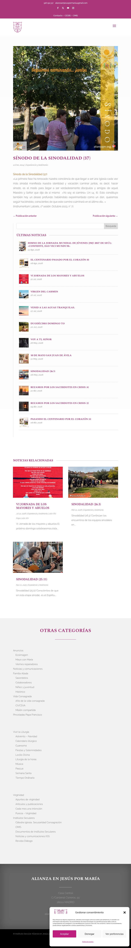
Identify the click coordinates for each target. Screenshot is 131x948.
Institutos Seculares (24, 818)
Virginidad (18, 795)
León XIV (52, 514)
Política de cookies (87, 941)
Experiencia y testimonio (37, 165)
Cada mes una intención (28, 808)
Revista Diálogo (24, 840)
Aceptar (64, 934)
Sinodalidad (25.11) (31, 579)
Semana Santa (23, 773)
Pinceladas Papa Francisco (27, 714)
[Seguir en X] (63, 8)
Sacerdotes (21, 678)
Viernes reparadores (26, 664)
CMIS (75, 15)
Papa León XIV (22, 518)
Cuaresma (21, 745)
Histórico (20, 691)
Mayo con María (24, 659)
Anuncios (18, 650)
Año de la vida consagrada (30, 700)
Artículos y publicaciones (29, 804)
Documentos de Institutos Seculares (35, 831)
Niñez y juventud (24, 687)
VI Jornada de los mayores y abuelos (32, 506)
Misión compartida (25, 710)
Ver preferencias (114, 934)
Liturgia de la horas (25, 759)
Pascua (19, 768)
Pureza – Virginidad (25, 813)
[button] (124, 912)
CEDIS (68, 15)
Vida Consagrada (22, 696)
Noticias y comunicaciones (27, 668)
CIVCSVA (20, 705)
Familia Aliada (20, 673)
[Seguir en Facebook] (58, 8)
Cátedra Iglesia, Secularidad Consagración (38, 822)
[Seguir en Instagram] (73, 8)
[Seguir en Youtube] (68, 8)
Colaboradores (23, 682)
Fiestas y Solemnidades (28, 750)
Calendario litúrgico (26, 741)
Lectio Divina (22, 754)
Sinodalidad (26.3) (86, 504)
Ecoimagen (21, 655)
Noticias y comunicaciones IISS (32, 836)
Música (19, 764)
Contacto (57, 15)
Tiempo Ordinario (25, 777)
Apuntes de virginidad (27, 799)
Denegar (89, 934)
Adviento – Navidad (26, 736)
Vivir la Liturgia (21, 732)
